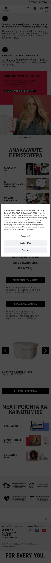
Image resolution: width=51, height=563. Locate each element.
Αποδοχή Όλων (25, 243)
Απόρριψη (25, 250)
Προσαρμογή (25, 236)
